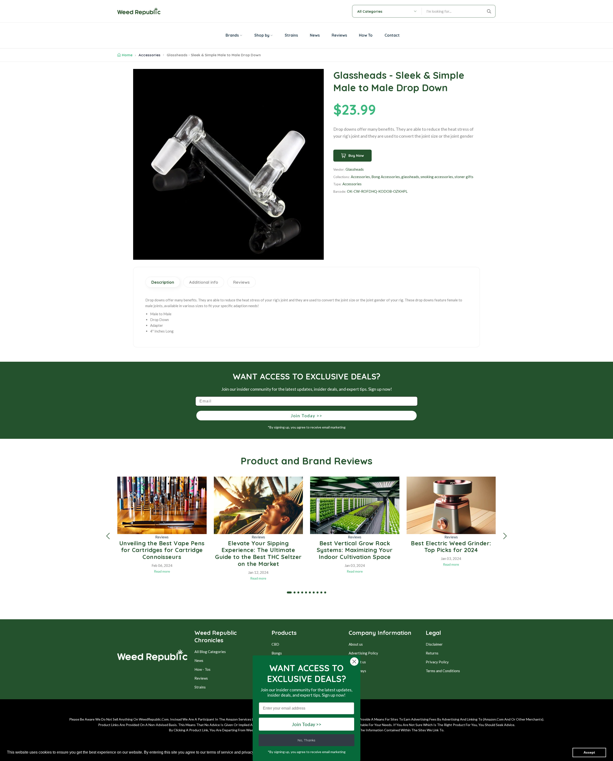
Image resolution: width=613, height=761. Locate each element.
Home (127, 55)
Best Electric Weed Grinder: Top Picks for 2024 (451, 547)
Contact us (357, 662)
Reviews (162, 537)
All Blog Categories (210, 651)
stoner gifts (463, 177)
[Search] (490, 11)
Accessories (149, 55)
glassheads (410, 177)
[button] (108, 536)
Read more (162, 571)
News (198, 660)
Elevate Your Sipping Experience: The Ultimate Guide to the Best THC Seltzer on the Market (258, 553)
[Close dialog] (354, 661)
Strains (200, 687)
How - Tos (202, 669)
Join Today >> (306, 415)
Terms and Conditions (443, 671)
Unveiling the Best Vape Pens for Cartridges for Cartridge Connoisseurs (162, 550)
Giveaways (357, 671)
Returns (432, 653)
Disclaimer (434, 644)
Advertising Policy (363, 653)
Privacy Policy (437, 662)
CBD (275, 644)
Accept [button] (589, 752)
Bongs (277, 653)
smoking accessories (436, 177)
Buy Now (356, 155)
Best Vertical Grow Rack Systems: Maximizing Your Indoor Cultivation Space (355, 550)
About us (356, 644)
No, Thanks (306, 740)
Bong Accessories (385, 177)
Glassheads (355, 169)
